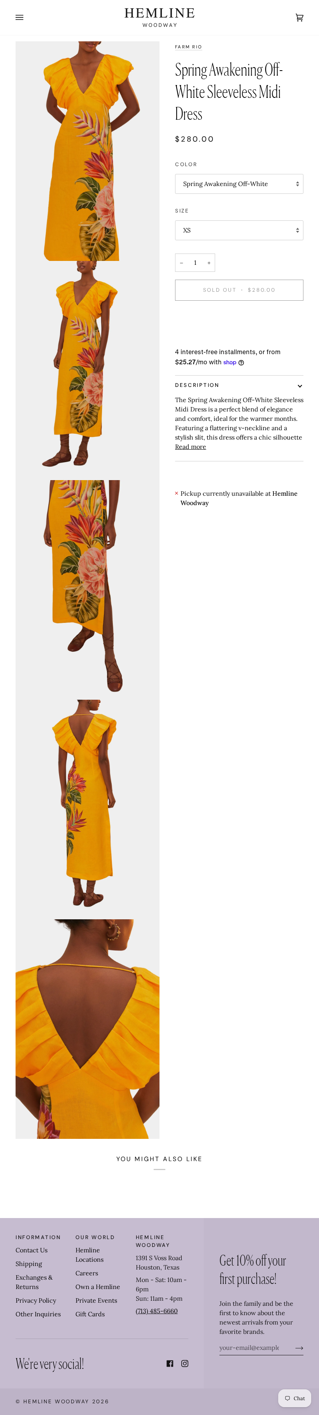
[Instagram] (184, 1363)
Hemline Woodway (56, 1401)
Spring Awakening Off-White (225, 184)
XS (187, 230)
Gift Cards (90, 1314)
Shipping (29, 1264)
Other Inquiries (38, 1314)
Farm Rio (188, 47)
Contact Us (31, 1250)
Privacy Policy (36, 1300)
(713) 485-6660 (157, 1311)
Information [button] (38, 1237)
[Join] (293, 1347)
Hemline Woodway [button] (153, 1241)
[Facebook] (170, 1363)
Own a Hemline (97, 1287)
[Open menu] (27, 17)
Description (197, 385)
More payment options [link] (208, 338)
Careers (86, 1273)
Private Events (96, 1300)
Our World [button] (95, 1237)
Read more (190, 446)
